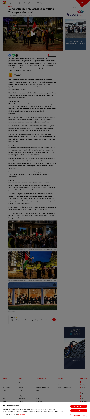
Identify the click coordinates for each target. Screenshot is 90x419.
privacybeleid (21, 414)
